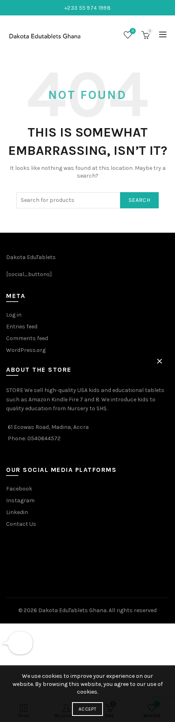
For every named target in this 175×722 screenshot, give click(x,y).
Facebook (19, 488)
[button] (159, 361)
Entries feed (21, 326)
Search (139, 200)
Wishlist (133, 31)
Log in (14, 314)
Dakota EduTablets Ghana (72, 610)
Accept (87, 709)
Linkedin (17, 512)
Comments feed (27, 338)
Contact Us (21, 524)
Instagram (20, 500)
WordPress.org (26, 350)
